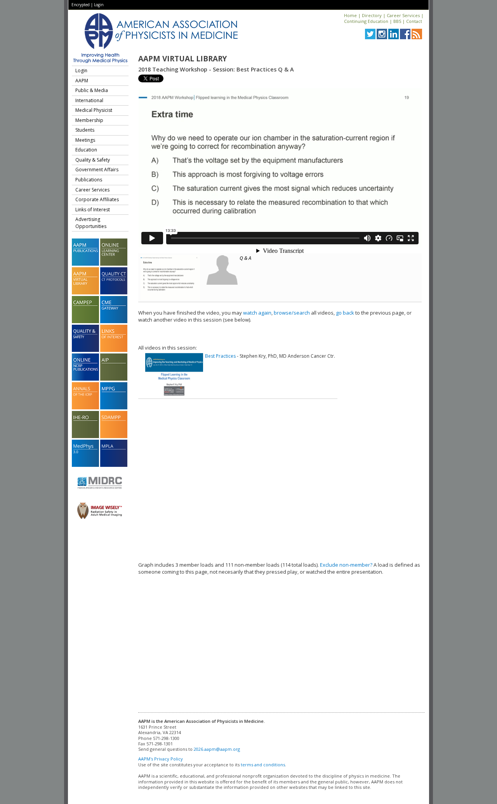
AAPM (81, 80)
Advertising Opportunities (90, 223)
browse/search (292, 312)
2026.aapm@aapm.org (217, 749)
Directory (372, 15)
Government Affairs (96, 169)
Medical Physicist (93, 110)
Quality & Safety (92, 160)
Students (84, 130)
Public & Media (91, 90)
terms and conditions (263, 764)
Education (86, 149)
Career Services (403, 15)
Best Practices (220, 356)
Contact (414, 21)
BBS (397, 21)
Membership (89, 120)
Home (350, 15)
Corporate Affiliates (97, 199)
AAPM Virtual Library (182, 59)
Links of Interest (92, 209)
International (89, 100)
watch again (257, 312)
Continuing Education (366, 21)
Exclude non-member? (346, 564)
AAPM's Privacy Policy (160, 759)
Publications (88, 179)
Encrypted (80, 4)
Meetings (85, 140)
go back (345, 312)
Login (99, 4)
